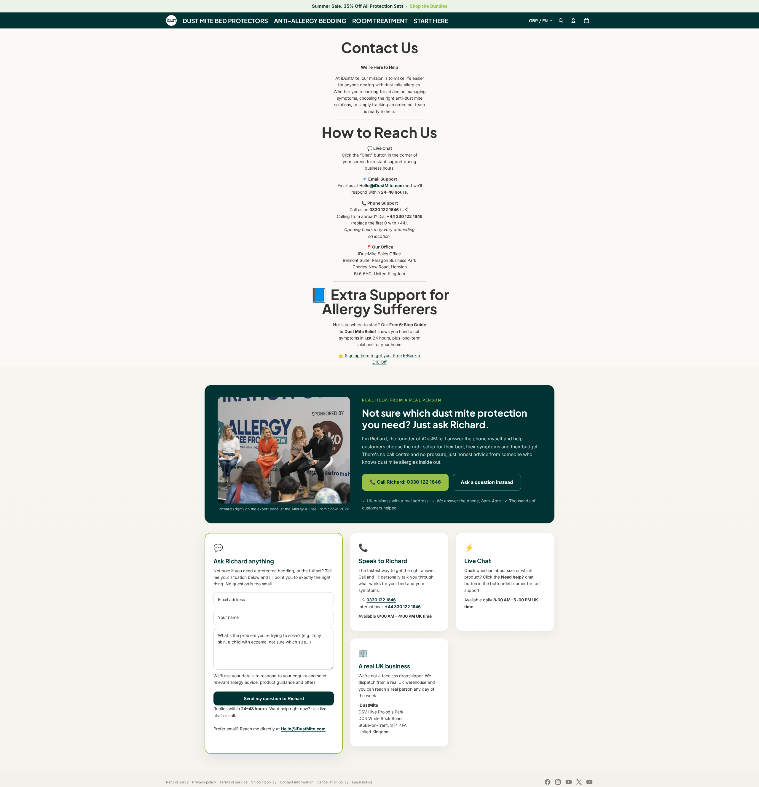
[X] (579, 782)
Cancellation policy (333, 782)
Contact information (296, 782)
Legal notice (362, 782)
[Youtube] (568, 782)
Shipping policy (264, 782)
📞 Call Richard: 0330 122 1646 (405, 482)
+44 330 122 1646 (403, 606)
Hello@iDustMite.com (303, 728)
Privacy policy (204, 782)
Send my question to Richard (274, 698)
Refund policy (177, 782)
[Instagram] (558, 782)
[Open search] (560, 20)
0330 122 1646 (381, 599)
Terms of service (233, 782)
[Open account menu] (573, 20)
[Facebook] (547, 782)
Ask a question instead (487, 482)
